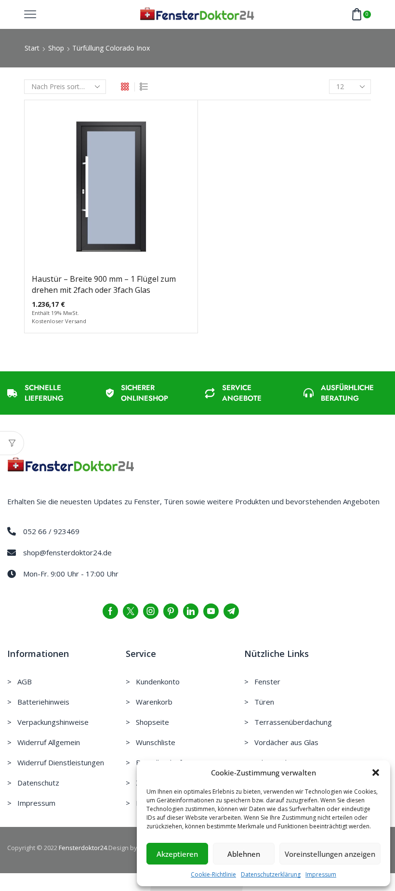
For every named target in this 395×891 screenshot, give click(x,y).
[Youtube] (211, 611)
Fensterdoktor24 (83, 847)
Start (32, 47)
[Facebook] (110, 611)
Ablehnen (243, 854)
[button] (376, 772)
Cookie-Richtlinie (213, 874)
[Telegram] (231, 611)
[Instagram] (150, 611)
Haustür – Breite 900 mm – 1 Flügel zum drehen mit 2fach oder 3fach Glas (104, 285)
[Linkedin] (190, 611)
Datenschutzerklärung (271, 874)
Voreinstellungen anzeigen (330, 854)
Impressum (320, 874)
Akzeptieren (177, 854)
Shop (56, 47)
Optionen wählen (110, 190)
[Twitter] (130, 611)
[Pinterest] (170, 611)
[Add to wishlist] (91, 190)
